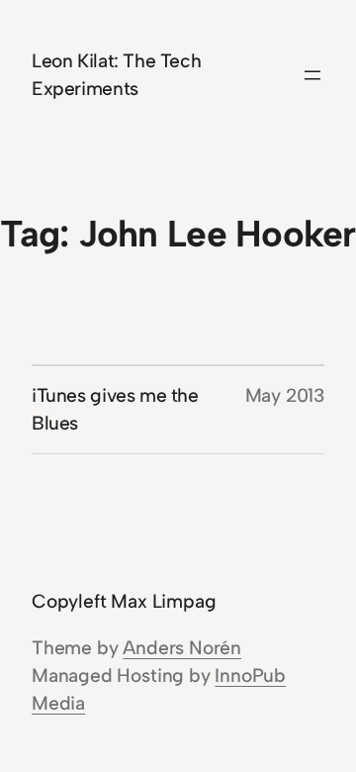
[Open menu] (312, 75)
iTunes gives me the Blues (115, 409)
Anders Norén (182, 647)
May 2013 (284, 395)
